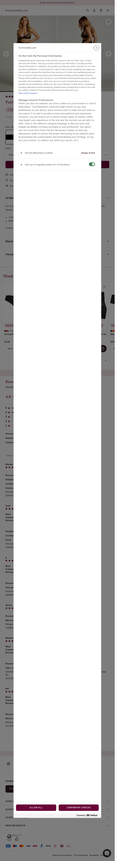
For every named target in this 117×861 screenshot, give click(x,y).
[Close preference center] (96, 47)
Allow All (36, 807)
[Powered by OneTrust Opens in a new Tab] (88, 815)
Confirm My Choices (79, 807)
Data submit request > (28, 93)
